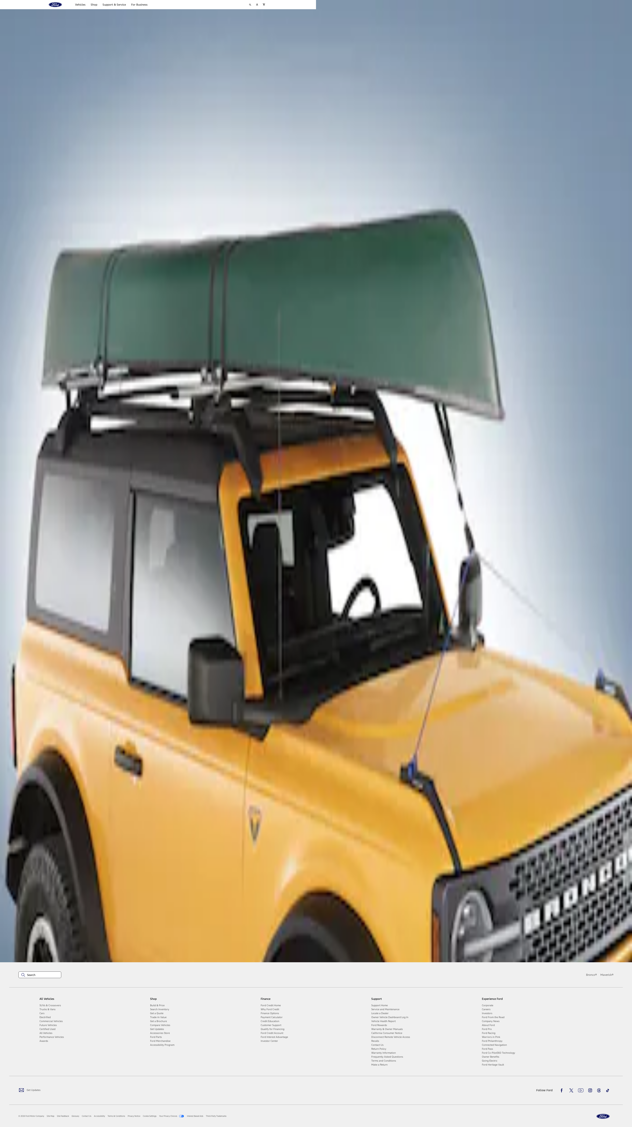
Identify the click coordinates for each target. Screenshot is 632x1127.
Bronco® (591, 975)
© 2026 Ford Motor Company (31, 1116)
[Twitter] (571, 1090)
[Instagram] (590, 1090)
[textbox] (39, 975)
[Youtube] (580, 1090)
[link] (50, 1116)
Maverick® (607, 975)
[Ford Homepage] (603, 1116)
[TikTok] (608, 1090)
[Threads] (599, 1090)
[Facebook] (563, 1090)
